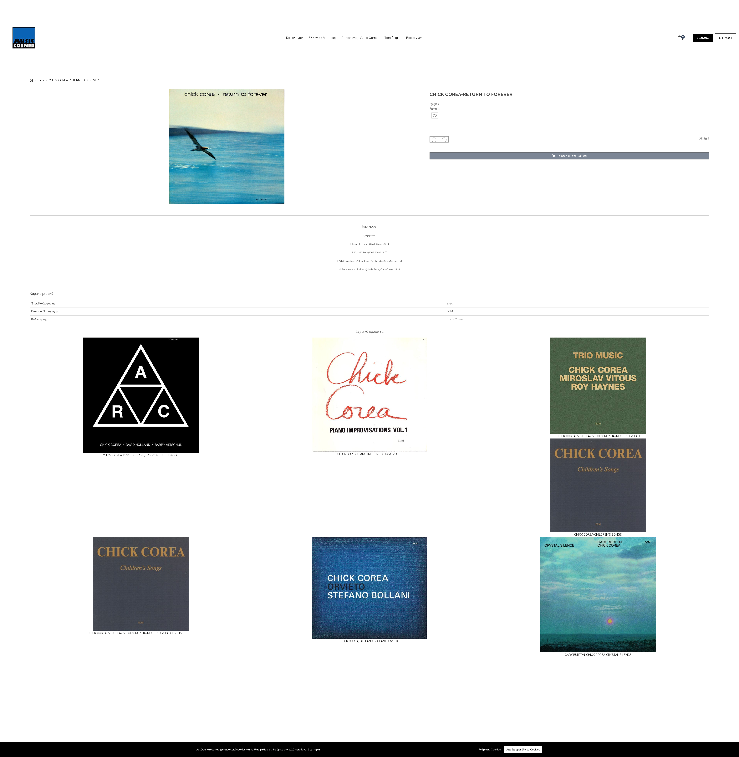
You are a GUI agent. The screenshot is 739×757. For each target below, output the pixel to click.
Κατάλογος (294, 38)
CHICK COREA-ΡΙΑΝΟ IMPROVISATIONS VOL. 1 (369, 454)
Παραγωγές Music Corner (360, 38)
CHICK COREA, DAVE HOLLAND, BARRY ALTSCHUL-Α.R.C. (141, 455)
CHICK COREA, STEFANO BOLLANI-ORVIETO (369, 641)
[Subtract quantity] (434, 139)
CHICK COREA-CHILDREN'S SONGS (598, 534)
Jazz (41, 80)
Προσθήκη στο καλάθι (571, 155)
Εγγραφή (727, 37)
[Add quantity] (444, 139)
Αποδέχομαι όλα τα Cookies (523, 749)
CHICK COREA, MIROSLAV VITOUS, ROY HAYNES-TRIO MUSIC (598, 436)
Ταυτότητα (392, 38)
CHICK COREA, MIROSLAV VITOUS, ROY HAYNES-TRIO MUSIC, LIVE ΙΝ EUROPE (141, 633)
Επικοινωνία (415, 38)
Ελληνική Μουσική (322, 38)
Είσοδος (705, 37)
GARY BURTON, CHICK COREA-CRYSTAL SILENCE (598, 655)
